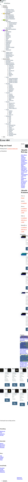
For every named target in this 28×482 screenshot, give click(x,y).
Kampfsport (8, 42)
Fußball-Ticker (9, 52)
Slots (4, 136)
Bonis (6, 20)
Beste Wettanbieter (10, 16)
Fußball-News (9, 53)
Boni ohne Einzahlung (11, 29)
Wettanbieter (7, 13)
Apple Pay (11, 65)
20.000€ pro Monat (13, 82)
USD (10, 118)
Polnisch (10, 91)
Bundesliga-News (10, 55)
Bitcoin (10, 73)
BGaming (11, 132)
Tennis (7, 38)
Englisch (11, 86)
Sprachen (8, 83)
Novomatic (2, 444)
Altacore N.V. (12, 103)
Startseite (5, 5)
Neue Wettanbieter (10, 17)
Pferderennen (9, 40)
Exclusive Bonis (9, 60)
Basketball (8, 35)
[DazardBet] (24, 392)
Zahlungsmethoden (10, 64)
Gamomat (11, 135)
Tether (10, 75)
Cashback (11, 25)
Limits (7, 77)
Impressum (19, 477)
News (4, 51)
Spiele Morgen (9, 12)
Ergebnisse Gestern (10, 11)
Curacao (10, 94)
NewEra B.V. (12, 105)
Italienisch (11, 90)
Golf (7, 39)
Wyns (6, 368)
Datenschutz (19, 478)
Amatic (10, 131)
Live (7, 8)
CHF (10, 119)
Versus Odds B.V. (13, 108)
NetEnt (10, 127)
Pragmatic (2, 447)
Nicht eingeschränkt (13, 78)
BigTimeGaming (12, 134)
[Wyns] (2, 371)
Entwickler (8, 123)
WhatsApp (2, 472)
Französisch (11, 88)
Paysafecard (11, 70)
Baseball (8, 44)
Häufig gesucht (6, 59)
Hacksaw (11, 130)
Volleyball (8, 43)
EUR (10, 117)
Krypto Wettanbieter (10, 18)
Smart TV (11, 114)
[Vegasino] (17, 371)
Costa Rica (11, 100)
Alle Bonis (8, 21)
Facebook (2, 468)
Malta (10, 99)
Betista (14, 368)
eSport (1, 458)
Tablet (10, 113)
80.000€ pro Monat (13, 81)
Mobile (10, 112)
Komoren (11, 95)
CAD (10, 121)
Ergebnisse (5, 7)
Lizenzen (8, 92)
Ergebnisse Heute (10, 9)
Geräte (7, 109)
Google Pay (11, 66)
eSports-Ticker (9, 56)
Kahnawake (11, 97)
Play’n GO (11, 126)
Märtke (6, 30)
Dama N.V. (11, 104)
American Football (10, 47)
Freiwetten (11, 26)
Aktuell (7, 57)
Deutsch (10, 84)
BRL (10, 122)
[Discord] (2, 2)
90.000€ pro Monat (13, 79)
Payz (10, 72)
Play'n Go (2, 446)
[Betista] (9, 371)
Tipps (1, 459)
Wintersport (8, 49)
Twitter (1, 469)
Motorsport (8, 36)
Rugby (7, 48)
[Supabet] (17, 392)
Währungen (8, 116)
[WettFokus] (7, 3)
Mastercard (11, 68)
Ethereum (11, 74)
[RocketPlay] (9, 392)
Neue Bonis (8, 27)
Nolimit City (11, 129)
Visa (10, 69)
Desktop (10, 110)
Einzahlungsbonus (13, 22)
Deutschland (11, 96)
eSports (7, 33)
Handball (8, 46)
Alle (1, 455)
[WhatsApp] (0, 2)
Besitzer (7, 101)
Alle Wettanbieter (10, 14)
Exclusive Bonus (12, 24)
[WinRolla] (2, 392)
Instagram (2, 470)
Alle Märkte (8, 31)
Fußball (7, 34)
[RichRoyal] (24, 371)
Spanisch (11, 87)
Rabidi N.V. (11, 107)
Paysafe (2, 435)
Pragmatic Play (12, 125)
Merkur (1, 443)
